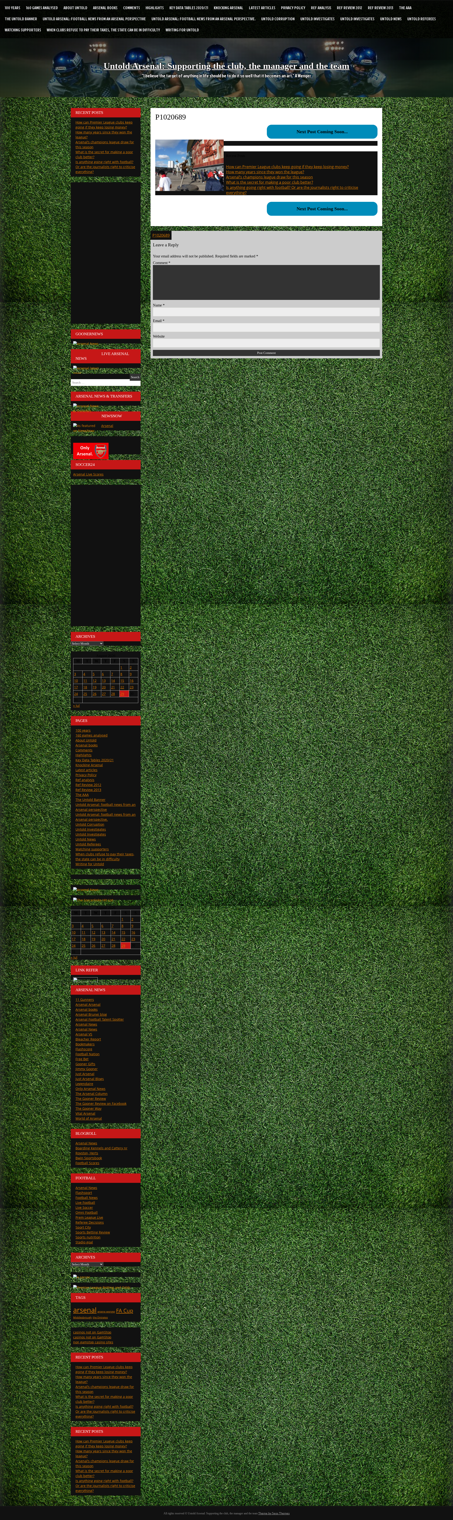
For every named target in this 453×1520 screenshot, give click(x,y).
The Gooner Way (88, 1108)
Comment (161, 263)
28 (113, 694)
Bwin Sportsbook (89, 1158)
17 (76, 687)
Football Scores (87, 1163)
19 (94, 687)
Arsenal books (105, 7)
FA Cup (124, 1310)
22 (122, 687)
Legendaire (84, 1083)
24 (76, 694)
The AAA (405, 7)
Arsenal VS (84, 1034)
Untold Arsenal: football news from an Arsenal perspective (94, 18)
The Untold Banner (21, 18)
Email (158, 321)
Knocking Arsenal (228, 7)
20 (104, 687)
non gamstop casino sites (93, 1342)
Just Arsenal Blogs (90, 1079)
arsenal (84, 1310)
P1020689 (161, 235)
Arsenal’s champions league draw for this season (269, 177)
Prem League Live (89, 1217)
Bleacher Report (88, 1039)
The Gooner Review (91, 1098)
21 (113, 687)
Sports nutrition (88, 1237)
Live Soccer (84, 1207)
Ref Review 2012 (349, 7)
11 (85, 680)
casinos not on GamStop (92, 1332)
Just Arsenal (85, 1074)
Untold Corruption (278, 18)
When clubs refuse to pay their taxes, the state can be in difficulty (103, 30)
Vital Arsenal (85, 1113)
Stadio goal (84, 1242)
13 (104, 680)
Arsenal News (86, 1024)
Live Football (85, 1202)
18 (85, 687)
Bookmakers (85, 1044)
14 (113, 680)
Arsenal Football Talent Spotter (100, 1019)
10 (76, 680)
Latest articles (262, 7)
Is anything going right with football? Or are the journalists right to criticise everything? (105, 167)
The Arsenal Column (92, 1093)
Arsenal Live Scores (88, 474)
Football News (87, 1197)
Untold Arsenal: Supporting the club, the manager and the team (226, 66)
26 (94, 694)
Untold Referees (421, 18)
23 (132, 687)
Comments (131, 7)
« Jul (76, 705)
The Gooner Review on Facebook (101, 1103)
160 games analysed (42, 7)
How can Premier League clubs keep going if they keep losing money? (287, 166)
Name (159, 305)
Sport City (83, 1227)
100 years (12, 7)
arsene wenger (106, 1311)
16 (132, 680)
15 (122, 680)
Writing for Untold (182, 30)
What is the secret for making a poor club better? (269, 182)
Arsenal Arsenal (88, 1004)
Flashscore (84, 1049)
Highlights (155, 7)
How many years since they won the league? (265, 171)
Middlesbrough (82, 1317)
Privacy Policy (293, 7)
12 (94, 680)
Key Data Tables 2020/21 (188, 7)
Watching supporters (23, 30)
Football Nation (88, 1054)
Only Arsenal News (90, 1088)
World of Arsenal (89, 1118)
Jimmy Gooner (87, 1069)
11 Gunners (85, 999)
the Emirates (100, 1317)
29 (122, 694)
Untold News (391, 18)
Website (159, 336)
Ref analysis (321, 7)
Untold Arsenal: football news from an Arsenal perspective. (203, 18)
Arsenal (107, 425)
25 (85, 694)
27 (104, 694)
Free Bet (82, 1059)
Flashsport (84, 1192)
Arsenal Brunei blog (91, 1014)
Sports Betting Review (93, 1232)
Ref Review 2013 (380, 7)
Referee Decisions (90, 1222)
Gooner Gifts (85, 1064)
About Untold (75, 7)
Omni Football (87, 1212)
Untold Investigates (317, 18)
